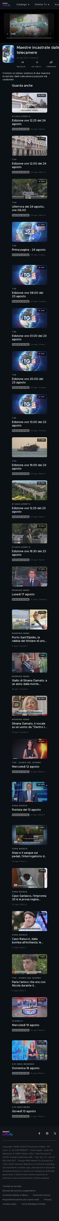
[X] (55, 1133)
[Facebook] (39, 1133)
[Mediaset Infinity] (6, 4)
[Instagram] (47, 1133)
